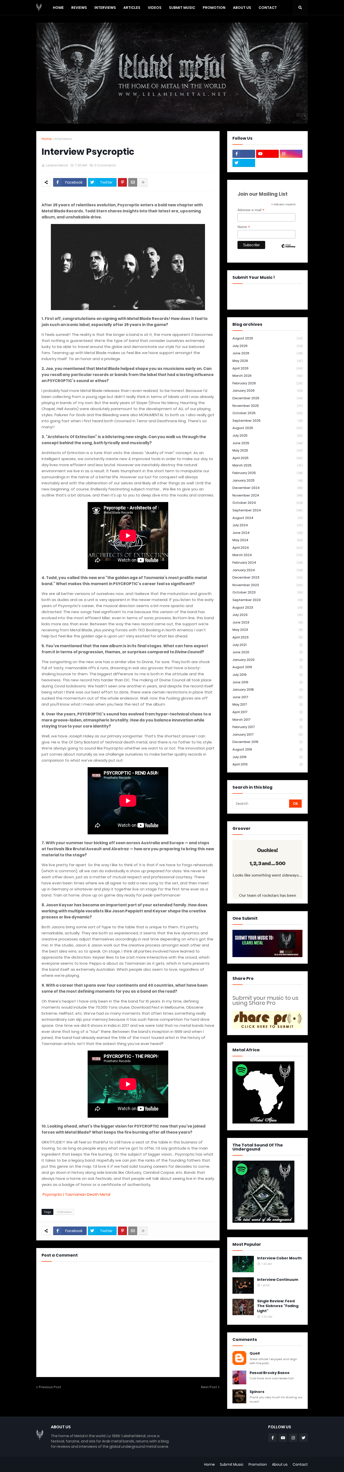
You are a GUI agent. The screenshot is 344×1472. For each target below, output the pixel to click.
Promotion (258, 1464)
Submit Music (232, 1464)
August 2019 (267, 667)
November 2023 (267, 585)
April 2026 (267, 368)
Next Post (209, 1387)
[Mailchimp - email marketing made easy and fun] (288, 250)
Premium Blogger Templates (61, 1464)
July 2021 (267, 644)
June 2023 (267, 622)
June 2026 (267, 353)
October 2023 (267, 592)
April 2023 (267, 637)
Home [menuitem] (58, 7)
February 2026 (267, 383)
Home (47, 138)
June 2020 (267, 652)
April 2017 (267, 712)
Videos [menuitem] (154, 7)
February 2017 (267, 727)
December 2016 (267, 741)
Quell (255, 1353)
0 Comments (105, 165)
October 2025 (267, 413)
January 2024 (267, 570)
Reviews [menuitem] (79, 7)
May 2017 (267, 704)
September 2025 (267, 420)
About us (280, 1464)
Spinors (257, 1391)
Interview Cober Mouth (279, 1258)
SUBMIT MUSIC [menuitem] (182, 7)
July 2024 (267, 525)
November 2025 (267, 405)
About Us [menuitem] (242, 7)
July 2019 (267, 674)
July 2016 (267, 757)
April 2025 (267, 458)
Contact (300, 1464)
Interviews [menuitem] (105, 7)
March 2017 (267, 719)
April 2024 (267, 547)
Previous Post (50, 1387)
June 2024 (267, 532)
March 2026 (267, 375)
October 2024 (267, 502)
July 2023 (267, 614)
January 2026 (267, 390)
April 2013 (267, 764)
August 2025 (267, 428)
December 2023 (267, 577)
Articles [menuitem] (131, 7)
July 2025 (267, 435)
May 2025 (267, 450)
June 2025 (267, 443)
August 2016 (267, 749)
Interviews (63, 138)
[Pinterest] (122, 182)
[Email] (132, 182)
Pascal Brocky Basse (270, 1372)
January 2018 (267, 689)
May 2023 (267, 629)
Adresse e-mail (250, 210)
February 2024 (267, 562)
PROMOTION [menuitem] (214, 7)
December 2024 (267, 487)
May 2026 (267, 360)
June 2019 (267, 682)
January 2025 (267, 480)
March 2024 (267, 555)
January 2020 (267, 659)
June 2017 (267, 697)
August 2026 (267, 338)
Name (243, 226)
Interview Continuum (277, 1279)
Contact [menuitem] (268, 7)
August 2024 (267, 517)
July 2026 (267, 345)
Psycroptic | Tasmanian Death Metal (76, 1194)
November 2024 (267, 495)
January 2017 (267, 734)
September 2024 (267, 510)
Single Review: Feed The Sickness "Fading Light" (277, 1306)
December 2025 (267, 398)
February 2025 (267, 472)
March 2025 (267, 465)
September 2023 (267, 599)
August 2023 (267, 607)
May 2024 (267, 540)
